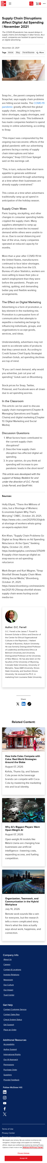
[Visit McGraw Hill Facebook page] (4, 1109)
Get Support (9, 1025)
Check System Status (13, 1020)
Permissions (9, 1065)
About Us (8, 959)
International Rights (12, 1055)
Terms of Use (7, 1129)
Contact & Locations (12, 970)
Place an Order (10, 1030)
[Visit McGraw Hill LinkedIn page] (4, 1092)
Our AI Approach (11, 1060)
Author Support (10, 1049)
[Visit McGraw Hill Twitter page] (4, 1114)
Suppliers (8, 1075)
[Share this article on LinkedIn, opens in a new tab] (23, 703)
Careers (7, 965)
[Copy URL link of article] (29, 704)
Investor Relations (11, 975)
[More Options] (44, 3)
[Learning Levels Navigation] (10, 4)
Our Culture (9, 985)
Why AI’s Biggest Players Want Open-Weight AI (22, 828)
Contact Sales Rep (12, 1015)
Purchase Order (10, 1070)
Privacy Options (23, 1153)
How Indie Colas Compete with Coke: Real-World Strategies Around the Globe (22, 759)
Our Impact (8, 990)
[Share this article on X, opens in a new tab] (18, 703)
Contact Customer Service (15, 1009)
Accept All (23, 1158)
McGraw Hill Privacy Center (33, 1147)
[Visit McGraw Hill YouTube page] (4, 1103)
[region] (23, 1150)
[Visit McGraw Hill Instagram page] (4, 1098)
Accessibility (9, 1044)
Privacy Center (8, 1133)
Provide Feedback (11, 1080)
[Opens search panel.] (31, 4)
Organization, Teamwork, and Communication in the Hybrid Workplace (22, 901)
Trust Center (9, 995)
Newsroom (8, 980)
